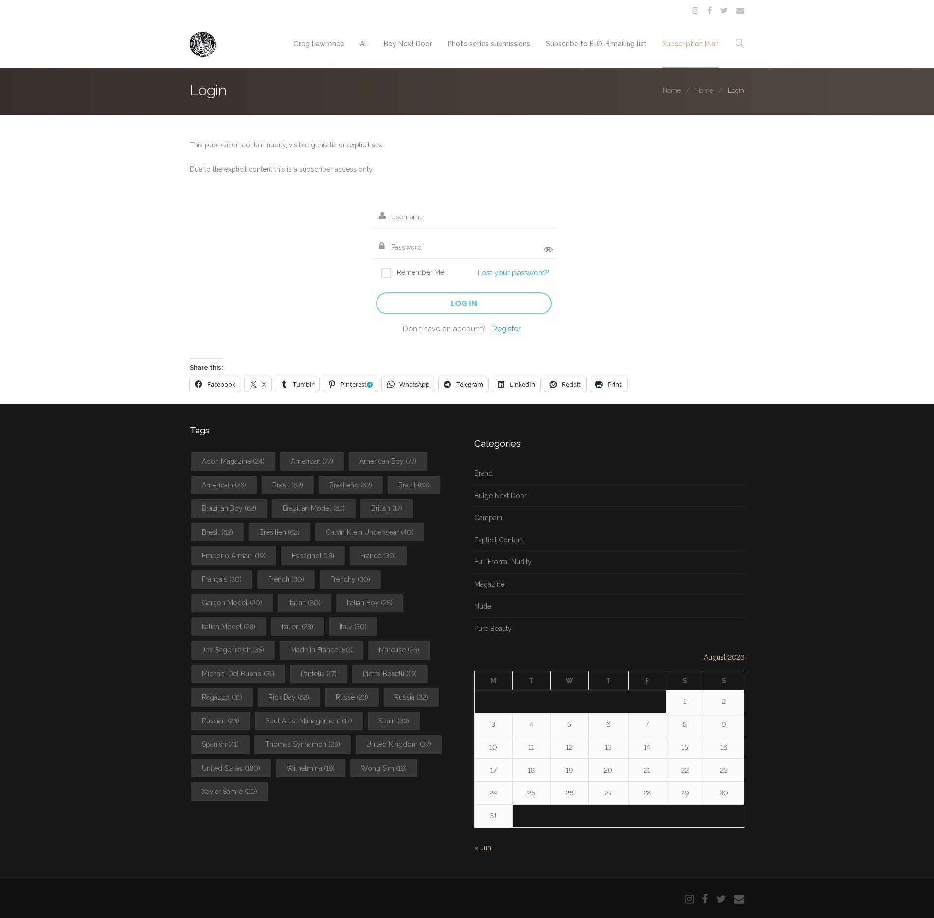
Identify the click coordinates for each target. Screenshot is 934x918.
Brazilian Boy (229, 508)
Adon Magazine (233, 461)
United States (231, 768)
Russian (220, 721)
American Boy (387, 461)
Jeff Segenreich (233, 650)
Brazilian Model (314, 508)
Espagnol (313, 555)
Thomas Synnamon (302, 744)
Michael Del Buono (238, 674)
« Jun (482, 848)
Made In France (321, 650)
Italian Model (228, 626)
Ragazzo (222, 697)
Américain (224, 485)
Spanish (220, 744)
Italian (304, 603)
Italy (353, 626)
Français (222, 579)
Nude (482, 606)
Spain (393, 721)
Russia (411, 697)
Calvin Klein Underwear (369, 532)
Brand (483, 473)
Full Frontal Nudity (503, 562)
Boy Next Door (408, 44)
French (286, 579)
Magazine (489, 584)
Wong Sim (384, 768)
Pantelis (319, 674)
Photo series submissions (489, 44)
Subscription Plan (690, 44)
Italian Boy (370, 603)
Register (506, 328)
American (312, 461)
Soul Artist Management (309, 721)
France (378, 555)
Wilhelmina (311, 768)
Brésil (217, 532)
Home (672, 90)
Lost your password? (513, 273)
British (386, 508)
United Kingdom (398, 744)
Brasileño (350, 485)
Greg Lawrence (318, 44)
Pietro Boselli (390, 674)
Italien (297, 626)
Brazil (414, 485)
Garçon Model (232, 603)
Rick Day (289, 697)
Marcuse (399, 650)
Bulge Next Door (500, 496)
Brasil (287, 485)
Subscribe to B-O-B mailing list (596, 44)
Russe (352, 697)
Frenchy (350, 579)
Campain (488, 518)
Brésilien (279, 532)
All (364, 44)
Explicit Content (498, 540)
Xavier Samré (229, 791)
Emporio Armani (234, 555)
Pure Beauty (493, 628)
